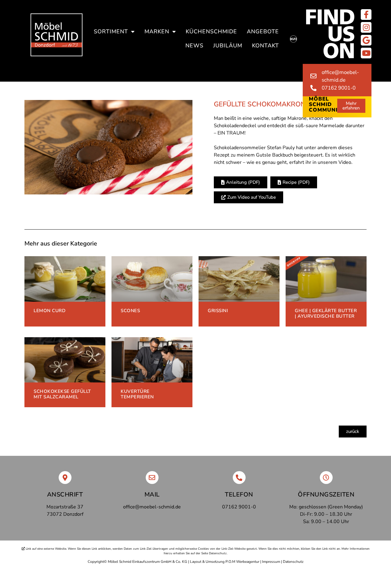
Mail (152, 494)
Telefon (239, 494)
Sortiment (111, 31)
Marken (156, 31)
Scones (130, 311)
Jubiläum (227, 45)
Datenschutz (293, 561)
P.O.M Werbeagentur (242, 561)
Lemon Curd (49, 311)
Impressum (271, 561)
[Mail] (152, 477)
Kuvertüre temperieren (137, 394)
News (194, 45)
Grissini (218, 311)
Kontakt (265, 45)
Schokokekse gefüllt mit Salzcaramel (62, 394)
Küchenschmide (211, 31)
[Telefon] (239, 477)
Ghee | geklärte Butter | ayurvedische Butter (326, 313)
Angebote (263, 31)
